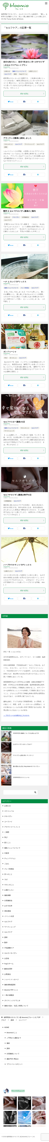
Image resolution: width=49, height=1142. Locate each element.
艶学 (6, 942)
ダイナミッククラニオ (12, 1000)
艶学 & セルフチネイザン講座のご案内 (19, 211)
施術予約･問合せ (13, 1059)
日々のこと (13, 358)
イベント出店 (9, 916)
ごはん (6, 864)
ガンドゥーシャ (10, 352)
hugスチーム (23, 74)
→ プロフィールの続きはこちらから (16, 715)
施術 (8, 1043)
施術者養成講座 (9, 985)
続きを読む (24, 94)
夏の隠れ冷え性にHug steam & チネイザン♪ (26, 766)
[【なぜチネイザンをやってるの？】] (10, 1103)
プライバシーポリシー (15, 1064)
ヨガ (6, 879)
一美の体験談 (9, 995)
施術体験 (7, 895)
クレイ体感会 (25, 288)
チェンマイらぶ (9, 858)
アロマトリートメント (12, 827)
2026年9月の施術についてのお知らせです (26, 733)
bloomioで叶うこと (11, 990)
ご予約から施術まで (14, 1038)
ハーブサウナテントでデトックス (17, 565)
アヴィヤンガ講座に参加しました (17, 138)
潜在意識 (7, 911)
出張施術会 (25, 217)
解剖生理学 (8, 969)
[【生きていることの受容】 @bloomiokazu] (39, 1117)
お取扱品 (7, 974)
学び (5, 358)
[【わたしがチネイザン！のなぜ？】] (10, 1117)
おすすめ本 (8, 906)
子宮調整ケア (9, 948)
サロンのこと (8, 144)
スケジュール (9, 811)
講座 (15, 74)
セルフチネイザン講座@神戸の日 (17, 495)
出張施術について (13, 1054)
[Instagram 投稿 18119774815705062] (24, 1117)
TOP (22, 1017)
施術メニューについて (19, 71)
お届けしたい (33, 71)
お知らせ (7, 71)
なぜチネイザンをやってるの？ (22, 744)
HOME (6, 1027)
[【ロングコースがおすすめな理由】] (39, 1103)
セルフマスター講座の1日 (14, 422)
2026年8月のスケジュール (21, 777)
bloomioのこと (12, 1032)
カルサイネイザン (10, 953)
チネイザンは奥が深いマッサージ (23, 755)
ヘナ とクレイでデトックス (14, 282)
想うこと (7, 842)
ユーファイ (8, 822)
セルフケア (7, 74)
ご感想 (6, 832)
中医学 (6, 853)
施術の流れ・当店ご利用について (16, 1006)
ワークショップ (29, 144)
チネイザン (16, 217)
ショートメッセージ (11, 979)
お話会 (6, 958)
